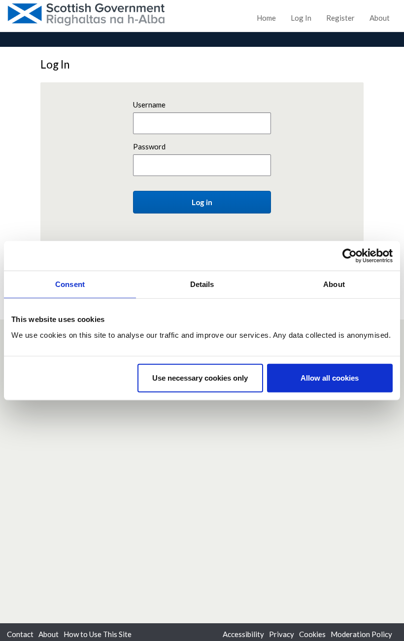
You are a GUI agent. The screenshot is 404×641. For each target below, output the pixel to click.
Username (149, 104)
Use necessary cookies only (200, 377)
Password (149, 146)
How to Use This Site (98, 634)
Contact (20, 634)
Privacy (281, 634)
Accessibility (243, 634)
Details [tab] (202, 284)
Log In (301, 17)
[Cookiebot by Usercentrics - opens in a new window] (349, 256)
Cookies (312, 634)
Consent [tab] (70, 284)
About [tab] (334, 284)
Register (340, 17)
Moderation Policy (361, 634)
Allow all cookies (330, 377)
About (380, 17)
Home (266, 17)
